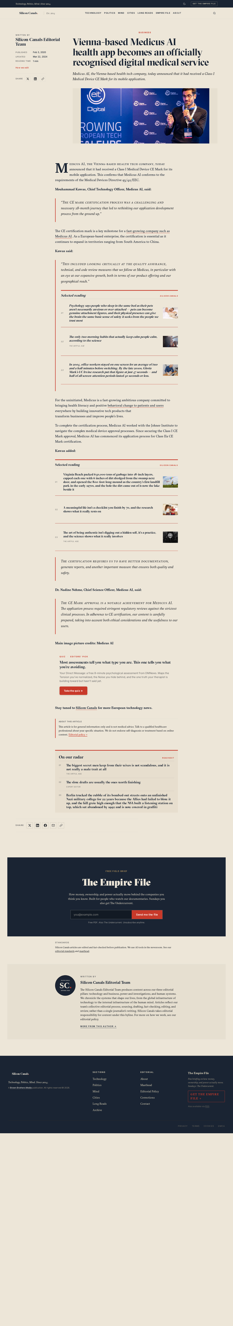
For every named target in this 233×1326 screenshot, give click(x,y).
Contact (145, 1103)
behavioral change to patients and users (136, 405)
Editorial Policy (149, 1091)
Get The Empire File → (205, 1096)
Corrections (147, 1097)
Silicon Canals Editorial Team (38, 42)
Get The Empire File (204, 4)
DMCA (221, 1126)
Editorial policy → (78, 734)
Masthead (146, 1085)
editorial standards (65, 951)
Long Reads (145, 12)
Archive (97, 1110)
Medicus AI (77, 164)
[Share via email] (53, 825)
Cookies (209, 1126)
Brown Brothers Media (21, 1087)
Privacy (183, 1126)
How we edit (22, 67)
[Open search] (214, 13)
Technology (93, 12)
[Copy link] (43, 79)
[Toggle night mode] (184, 4)
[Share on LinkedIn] (35, 79)
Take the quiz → (73, 690)
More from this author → (98, 1026)
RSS (207, 1106)
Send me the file (147, 914)
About (177, 12)
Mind (121, 12)
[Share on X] (28, 79)
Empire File (163, 12)
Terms (196, 1126)
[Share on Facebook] (45, 825)
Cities (131, 12)
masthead (84, 951)
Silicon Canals (86, 708)
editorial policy (89, 1019)
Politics (109, 12)
